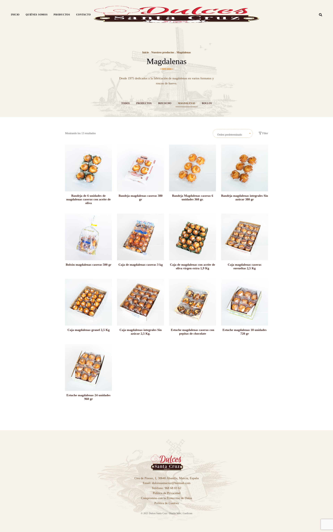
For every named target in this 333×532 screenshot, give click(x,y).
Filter (265, 133)
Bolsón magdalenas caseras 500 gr (88, 264)
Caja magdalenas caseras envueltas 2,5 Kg (244, 266)
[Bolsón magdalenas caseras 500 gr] (88, 237)
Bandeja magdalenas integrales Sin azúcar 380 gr (244, 197)
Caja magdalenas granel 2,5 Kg (88, 330)
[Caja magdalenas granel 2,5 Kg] (88, 302)
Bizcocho (164, 103)
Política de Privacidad (166, 493)
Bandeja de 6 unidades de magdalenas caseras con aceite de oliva (88, 199)
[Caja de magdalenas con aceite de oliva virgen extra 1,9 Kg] (192, 237)
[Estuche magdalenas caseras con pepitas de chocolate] (192, 302)
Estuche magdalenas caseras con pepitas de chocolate (192, 331)
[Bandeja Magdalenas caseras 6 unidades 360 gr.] (192, 168)
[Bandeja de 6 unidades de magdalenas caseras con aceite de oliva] (88, 168)
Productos (144, 103)
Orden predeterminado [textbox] (229, 134)
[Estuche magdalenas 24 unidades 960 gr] (88, 367)
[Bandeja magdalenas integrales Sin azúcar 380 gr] (244, 168)
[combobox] (233, 133)
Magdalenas (186, 103)
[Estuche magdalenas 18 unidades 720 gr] (244, 302)
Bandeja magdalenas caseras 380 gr (141, 197)
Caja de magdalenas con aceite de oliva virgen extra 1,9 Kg (192, 266)
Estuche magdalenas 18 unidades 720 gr (245, 331)
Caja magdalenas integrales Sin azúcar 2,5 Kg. (140, 331)
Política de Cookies (166, 503)
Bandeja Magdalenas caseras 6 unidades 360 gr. (192, 197)
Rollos (207, 103)
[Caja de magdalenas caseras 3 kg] (140, 237)
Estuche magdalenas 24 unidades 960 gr (88, 397)
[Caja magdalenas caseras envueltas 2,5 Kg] (244, 237)
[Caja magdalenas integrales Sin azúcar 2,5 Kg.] (140, 302)
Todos (125, 103)
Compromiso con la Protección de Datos (166, 498)
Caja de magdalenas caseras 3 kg (140, 264)
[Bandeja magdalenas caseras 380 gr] (140, 168)
